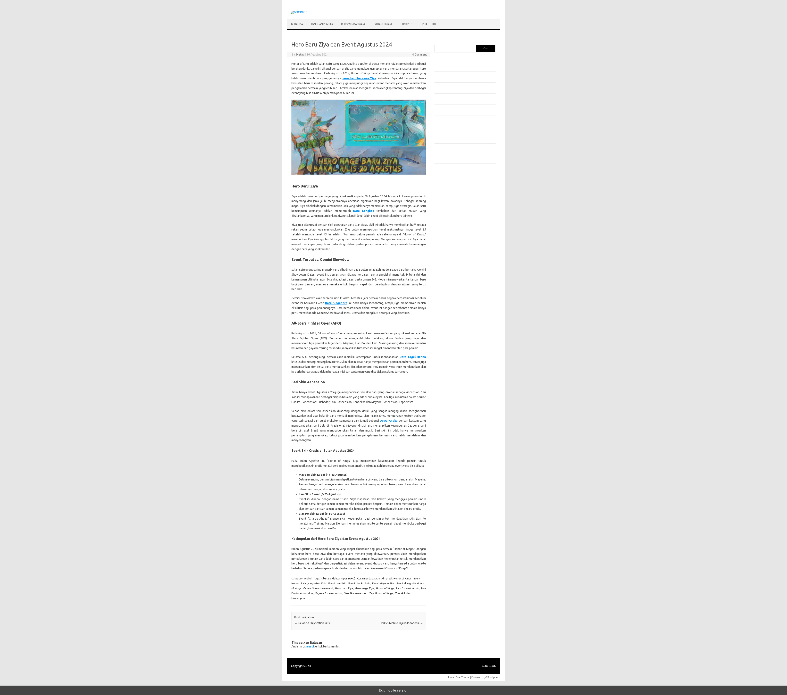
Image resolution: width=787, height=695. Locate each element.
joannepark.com (446, 177)
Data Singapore (336, 303)
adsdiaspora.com (447, 224)
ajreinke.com (444, 228)
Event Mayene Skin (383, 583)
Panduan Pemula (322, 24)
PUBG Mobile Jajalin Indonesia (402, 623)
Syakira (300, 54)
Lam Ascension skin (407, 588)
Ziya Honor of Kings (381, 593)
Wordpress (493, 677)
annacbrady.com (446, 232)
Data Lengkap (363, 210)
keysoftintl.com (446, 185)
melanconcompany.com (451, 189)
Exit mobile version (393, 690)
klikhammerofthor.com (450, 236)
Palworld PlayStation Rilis (312, 623)
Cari (436, 42)
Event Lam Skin (337, 583)
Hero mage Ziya (364, 588)
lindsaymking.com (447, 244)
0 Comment (419, 54)
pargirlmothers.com (449, 268)
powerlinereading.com (450, 205)
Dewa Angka (388, 420)
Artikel (308, 578)
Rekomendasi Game (353, 24)
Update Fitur (429, 24)
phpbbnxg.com (446, 197)
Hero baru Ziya (344, 588)
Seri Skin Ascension (355, 593)
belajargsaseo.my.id (449, 220)
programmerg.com (448, 209)
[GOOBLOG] (299, 12)
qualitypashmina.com (449, 213)
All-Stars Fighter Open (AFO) (338, 578)
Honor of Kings (385, 588)
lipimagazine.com (447, 248)
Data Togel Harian (413, 357)
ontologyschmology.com (452, 264)
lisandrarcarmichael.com (451, 252)
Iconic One (454, 677)
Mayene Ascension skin (328, 593)
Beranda (297, 24)
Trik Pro (407, 24)
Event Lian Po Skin (359, 583)
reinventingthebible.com (451, 272)
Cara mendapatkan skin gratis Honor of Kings (384, 578)
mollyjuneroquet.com (449, 256)
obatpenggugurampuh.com (453, 260)
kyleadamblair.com (448, 240)
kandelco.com (445, 181)
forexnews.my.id (447, 216)
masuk (310, 646)
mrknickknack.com (448, 193)
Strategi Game (383, 24)
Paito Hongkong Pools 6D (452, 283)
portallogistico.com (448, 201)
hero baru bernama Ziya (359, 78)
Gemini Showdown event (318, 588)
